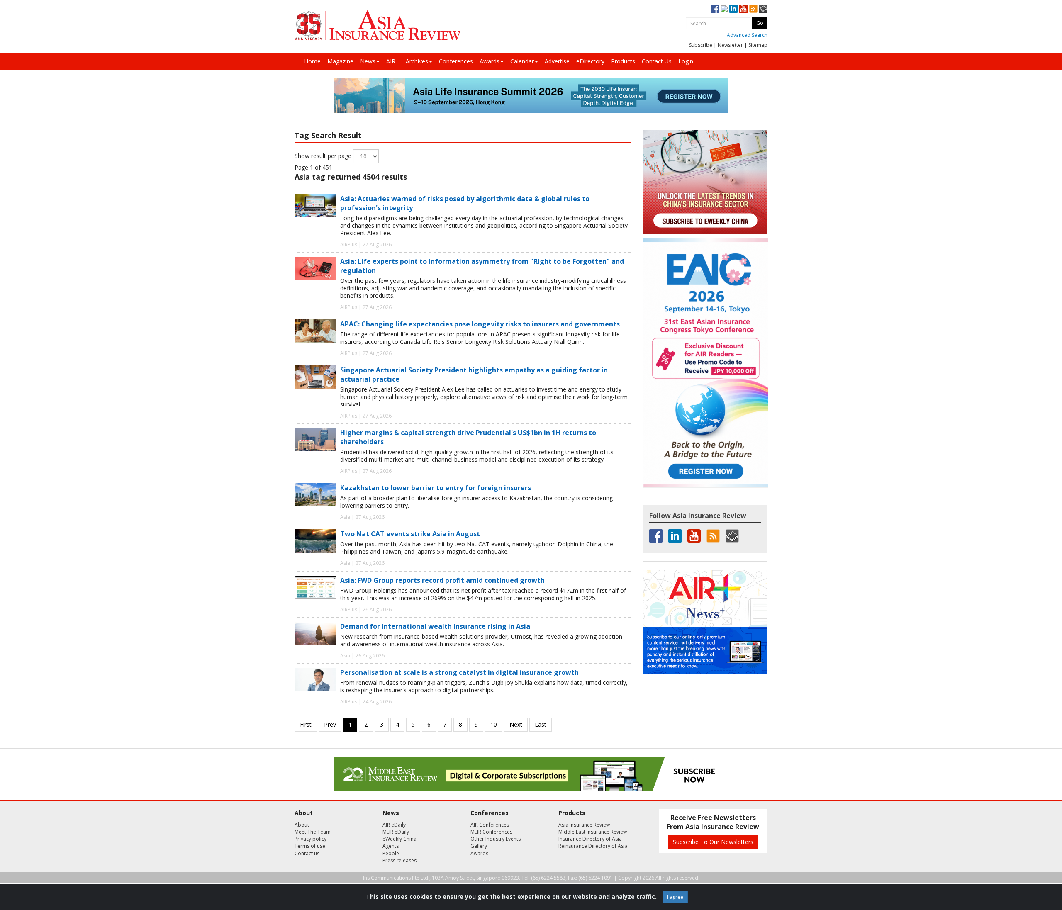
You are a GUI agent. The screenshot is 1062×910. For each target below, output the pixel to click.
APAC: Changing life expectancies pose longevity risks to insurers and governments (480, 323)
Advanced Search (747, 35)
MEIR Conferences (491, 831)
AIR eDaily (394, 824)
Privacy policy (310, 838)
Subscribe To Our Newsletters (713, 842)
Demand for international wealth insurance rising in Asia (435, 626)
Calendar (522, 61)
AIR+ (392, 61)
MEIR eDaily (395, 831)
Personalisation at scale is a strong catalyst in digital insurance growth (459, 672)
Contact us (307, 853)
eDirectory (590, 61)
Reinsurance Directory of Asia (593, 845)
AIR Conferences (489, 824)
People (390, 853)
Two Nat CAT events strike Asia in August (410, 533)
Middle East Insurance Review (592, 831)
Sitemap (757, 45)
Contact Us (657, 61)
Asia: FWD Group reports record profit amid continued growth (442, 580)
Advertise (557, 61)
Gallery (478, 845)
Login (685, 61)
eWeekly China (399, 838)
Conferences (456, 61)
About (302, 824)
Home (312, 61)
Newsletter (730, 45)
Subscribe (700, 45)
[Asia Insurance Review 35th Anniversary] (377, 25)
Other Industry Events (495, 838)
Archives (417, 61)
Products (623, 61)
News (367, 61)
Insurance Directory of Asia (590, 838)
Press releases (399, 860)
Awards (489, 61)
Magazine (340, 61)
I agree (675, 896)
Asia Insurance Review (584, 824)
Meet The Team (313, 831)
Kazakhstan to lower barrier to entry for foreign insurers (435, 487)
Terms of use (310, 845)
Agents (390, 845)
